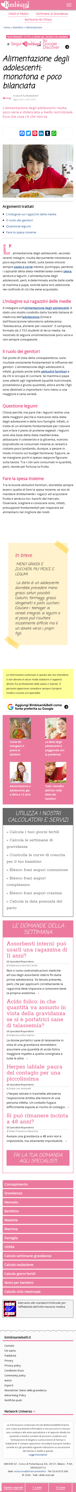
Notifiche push (13, 1400)
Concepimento (16, 1184)
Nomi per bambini (18, 1282)
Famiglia (11, 1238)
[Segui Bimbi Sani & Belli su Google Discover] (38, 42)
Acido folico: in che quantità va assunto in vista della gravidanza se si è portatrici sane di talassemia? (36, 1013)
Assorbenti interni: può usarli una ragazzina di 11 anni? (37, 949)
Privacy (8, 1360)
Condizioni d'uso (14, 1370)
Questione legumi (18, 226)
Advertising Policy (15, 1395)
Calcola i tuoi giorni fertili (34, 832)
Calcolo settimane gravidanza (27, 1255)
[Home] (27, 5)
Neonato (11, 1202)
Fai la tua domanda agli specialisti (38, 1158)
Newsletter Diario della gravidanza (25, 1390)
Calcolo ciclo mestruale (22, 1291)
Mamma (11, 1229)
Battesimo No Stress (38, 20)
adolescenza (31, 317)
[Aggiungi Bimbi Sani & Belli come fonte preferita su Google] (38, 706)
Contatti (9, 1345)
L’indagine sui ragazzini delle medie (31, 214)
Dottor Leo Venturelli (20, 1088)
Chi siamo (10, 1350)
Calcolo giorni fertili (19, 1273)
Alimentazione (34, 27)
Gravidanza (13, 1193)
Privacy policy (12, 1365)
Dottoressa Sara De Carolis (23, 965)
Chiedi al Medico (18, 14)
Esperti (8, 1385)
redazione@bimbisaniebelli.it (30, 1471)
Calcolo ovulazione (18, 1264)
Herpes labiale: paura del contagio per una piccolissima (34, 1072)
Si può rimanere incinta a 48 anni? (37, 1118)
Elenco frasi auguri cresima (36, 893)
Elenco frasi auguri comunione (39, 869)
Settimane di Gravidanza (52, 14)
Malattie (11, 1220)
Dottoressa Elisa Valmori (22, 1035)
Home (7, 27)
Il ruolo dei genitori (19, 220)
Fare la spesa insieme (21, 232)
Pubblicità (10, 1355)
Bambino (18, 27)
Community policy (15, 1375)
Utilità (9, 1246)
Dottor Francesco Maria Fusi (23, 1131)
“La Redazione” (31, 95)
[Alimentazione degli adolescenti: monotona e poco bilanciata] (38, 171)
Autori (8, 1380)
